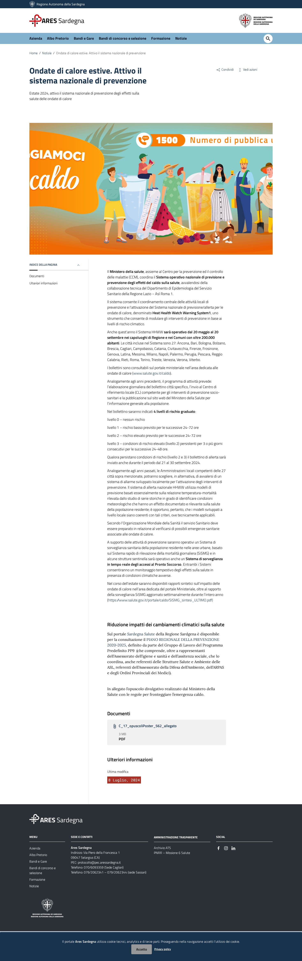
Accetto (141, 949)
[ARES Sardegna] (32, 4)
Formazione (160, 38)
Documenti (36, 275)
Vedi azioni (249, 69)
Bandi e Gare (84, 38)
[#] (218, 848)
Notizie (181, 38)
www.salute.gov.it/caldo (151, 373)
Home (33, 53)
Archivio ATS (162, 847)
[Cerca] (268, 38)
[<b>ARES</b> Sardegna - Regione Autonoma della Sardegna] (34, 818)
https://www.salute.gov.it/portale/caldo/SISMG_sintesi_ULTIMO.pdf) (160, 600)
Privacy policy (162, 949)
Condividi (227, 69)
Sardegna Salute (141, 634)
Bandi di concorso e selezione (122, 38)
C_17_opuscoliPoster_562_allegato (148, 726)
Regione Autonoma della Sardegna (61, 4)
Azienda (35, 38)
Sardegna (63, 20)
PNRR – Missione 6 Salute (172, 852)
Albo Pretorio (58, 38)
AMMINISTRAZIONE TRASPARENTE (176, 837)
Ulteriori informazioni (43, 283)
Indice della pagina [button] (43, 264)
